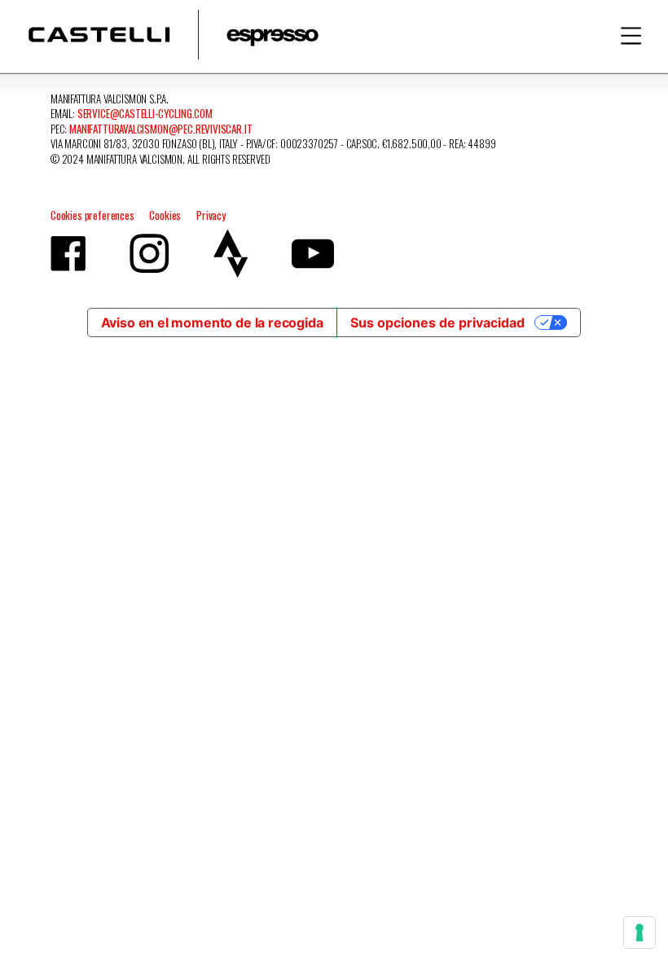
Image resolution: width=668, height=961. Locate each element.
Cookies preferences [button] (92, 215)
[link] (173, 34)
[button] (631, 36)
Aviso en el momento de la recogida (212, 322)
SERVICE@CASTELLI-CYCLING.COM (145, 113)
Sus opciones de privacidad (437, 322)
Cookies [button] (165, 215)
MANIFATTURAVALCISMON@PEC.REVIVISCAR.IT (160, 129)
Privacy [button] (211, 215)
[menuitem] (631, 35)
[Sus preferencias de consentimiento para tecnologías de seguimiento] (639, 932)
